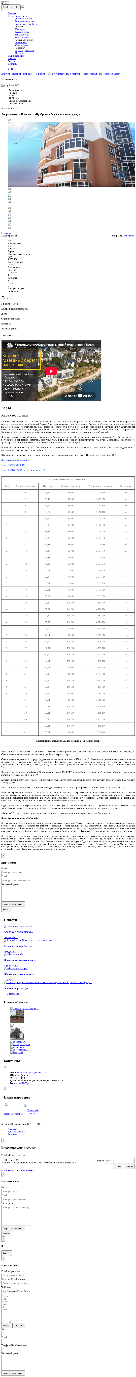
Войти (11, 69)
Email (4, 876)
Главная (12, 13)
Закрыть (6, 909)
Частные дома (22, 34)
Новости (12, 58)
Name (4, 868)
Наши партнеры (16, 56)
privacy (10, 1162)
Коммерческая (22, 32)
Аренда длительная (24, 50)
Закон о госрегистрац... (17, 988)
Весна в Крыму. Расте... (18, 946)
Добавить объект (23, 18)
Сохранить (6, 233)
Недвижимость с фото (26, 24)
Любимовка (21, 42)
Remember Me (12, 1160)
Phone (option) (8, 1203)
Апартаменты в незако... (18, 931)
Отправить (19, 1325)
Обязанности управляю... (19, 974)
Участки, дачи (22, 37)
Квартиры (20, 29)
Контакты (12, 64)
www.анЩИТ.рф (22, 1083)
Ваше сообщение (9, 884)
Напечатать (129, 235)
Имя (3, 1187)
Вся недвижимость (17, 16)
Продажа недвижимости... (19, 960)
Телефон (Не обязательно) (14, 1345)
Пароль (100, 1160)
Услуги (11, 61)
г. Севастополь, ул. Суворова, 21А (30, 1072)
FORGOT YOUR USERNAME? (17, 1170)
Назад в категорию (10, 108)
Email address (7, 1155)
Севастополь (21, 45)
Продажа (19, 53)
